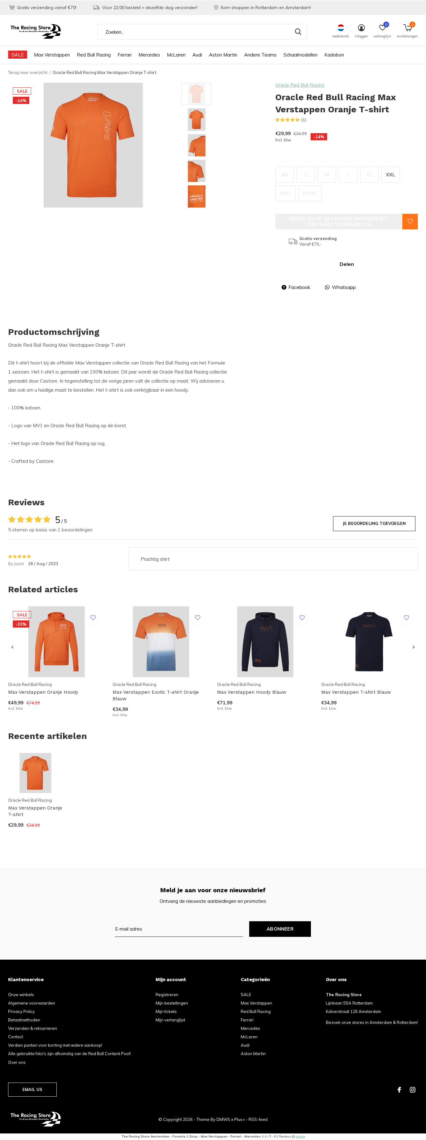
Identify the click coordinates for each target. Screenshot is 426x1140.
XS (285, 175)
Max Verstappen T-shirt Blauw (356, 692)
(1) (303, 119)
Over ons (17, 1062)
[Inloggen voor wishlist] (410, 221)
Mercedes (149, 55)
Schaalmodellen (300, 55)
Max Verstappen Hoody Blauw (251, 692)
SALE (18, 55)
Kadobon (334, 55)
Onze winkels (21, 994)
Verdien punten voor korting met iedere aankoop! (55, 1045)
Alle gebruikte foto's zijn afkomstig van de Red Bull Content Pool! (69, 1053)
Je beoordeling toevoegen (374, 523)
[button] (226, 94)
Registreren (167, 994)
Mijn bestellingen (172, 1003)
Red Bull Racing (94, 55)
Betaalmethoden (24, 1019)
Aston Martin (223, 55)
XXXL (285, 193)
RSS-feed (258, 1119)
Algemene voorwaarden (31, 1003)
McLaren (176, 55)
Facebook (299, 287)
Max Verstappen (52, 55)
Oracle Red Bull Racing (299, 85)
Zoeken (298, 32)
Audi (197, 55)
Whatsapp (344, 287)
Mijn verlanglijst (170, 1019)
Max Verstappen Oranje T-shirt (35, 811)
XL (369, 175)
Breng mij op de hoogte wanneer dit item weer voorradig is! (338, 221)
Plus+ (239, 1119)
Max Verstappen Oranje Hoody (43, 692)
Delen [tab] (347, 264)
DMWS (223, 1119)
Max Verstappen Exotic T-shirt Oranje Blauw (156, 695)
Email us (32, 1089)
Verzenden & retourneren (32, 1028)
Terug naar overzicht (27, 72)
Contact (15, 1036)
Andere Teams (260, 55)
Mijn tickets (166, 1011)
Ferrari (125, 55)
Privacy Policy (21, 1011)
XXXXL (310, 193)
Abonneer (280, 929)
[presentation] (12, 647)
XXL (390, 175)
